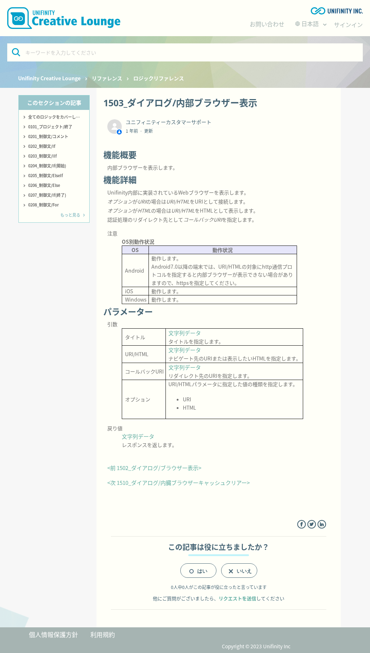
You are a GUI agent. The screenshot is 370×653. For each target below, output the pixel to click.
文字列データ (184, 333)
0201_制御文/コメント (48, 136)
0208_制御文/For (43, 205)
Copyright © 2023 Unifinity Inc (256, 646)
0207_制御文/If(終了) (47, 195)
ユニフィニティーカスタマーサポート (168, 121)
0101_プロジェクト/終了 (50, 126)
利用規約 (102, 634)
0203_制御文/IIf (42, 156)
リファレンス (107, 78)
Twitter (311, 524)
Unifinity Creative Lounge (49, 78)
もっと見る (70, 215)
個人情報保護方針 (53, 634)
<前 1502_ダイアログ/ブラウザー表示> (154, 467)
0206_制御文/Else (44, 185)
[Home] (63, 18)
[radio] (198, 570)
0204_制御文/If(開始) (47, 165)
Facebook (301, 524)
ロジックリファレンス (158, 78)
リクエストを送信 (237, 598)
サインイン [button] (348, 24)
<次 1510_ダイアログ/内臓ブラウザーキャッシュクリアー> (178, 482)
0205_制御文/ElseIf (45, 175)
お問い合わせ (267, 24)
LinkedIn (321, 524)
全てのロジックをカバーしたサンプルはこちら (58, 117)
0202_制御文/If (41, 146)
